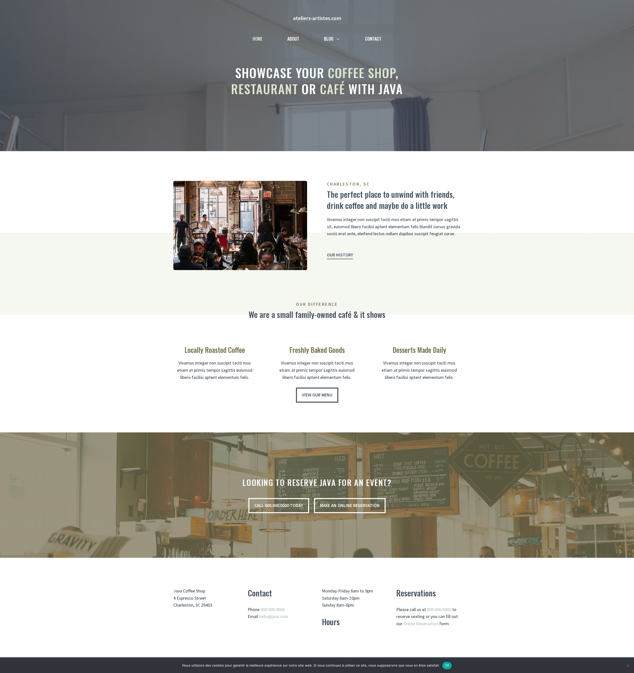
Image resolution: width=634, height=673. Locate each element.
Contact (373, 38)
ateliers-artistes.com (317, 18)
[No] (627, 665)
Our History (340, 255)
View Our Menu (317, 395)
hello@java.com (273, 616)
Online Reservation (420, 623)
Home (258, 38)
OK (447, 665)
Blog (328, 38)
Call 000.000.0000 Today (278, 505)
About (293, 38)
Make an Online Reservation (350, 505)
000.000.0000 (273, 609)
